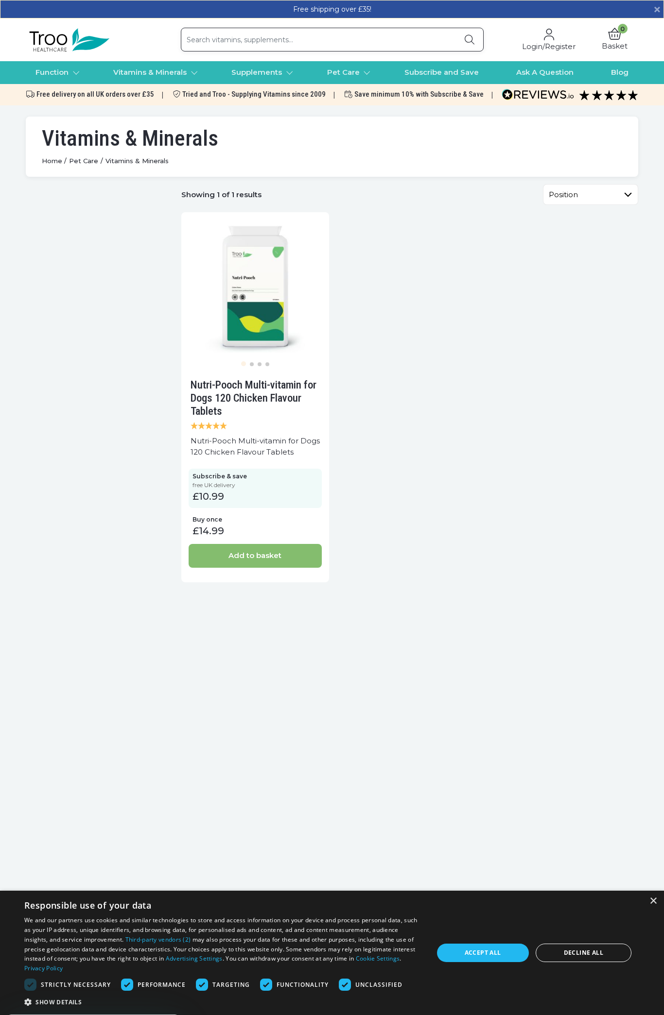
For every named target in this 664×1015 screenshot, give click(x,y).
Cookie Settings (378, 958)
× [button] (653, 901)
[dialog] (332, 953)
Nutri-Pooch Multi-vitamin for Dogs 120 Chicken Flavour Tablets (253, 397)
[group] (255, 286)
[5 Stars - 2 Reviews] (255, 426)
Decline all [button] (583, 952)
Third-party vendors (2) (158, 939)
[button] (615, 40)
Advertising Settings (194, 958)
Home (52, 161)
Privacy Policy (43, 968)
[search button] (469, 39)
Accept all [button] (483, 952)
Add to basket (254, 555)
